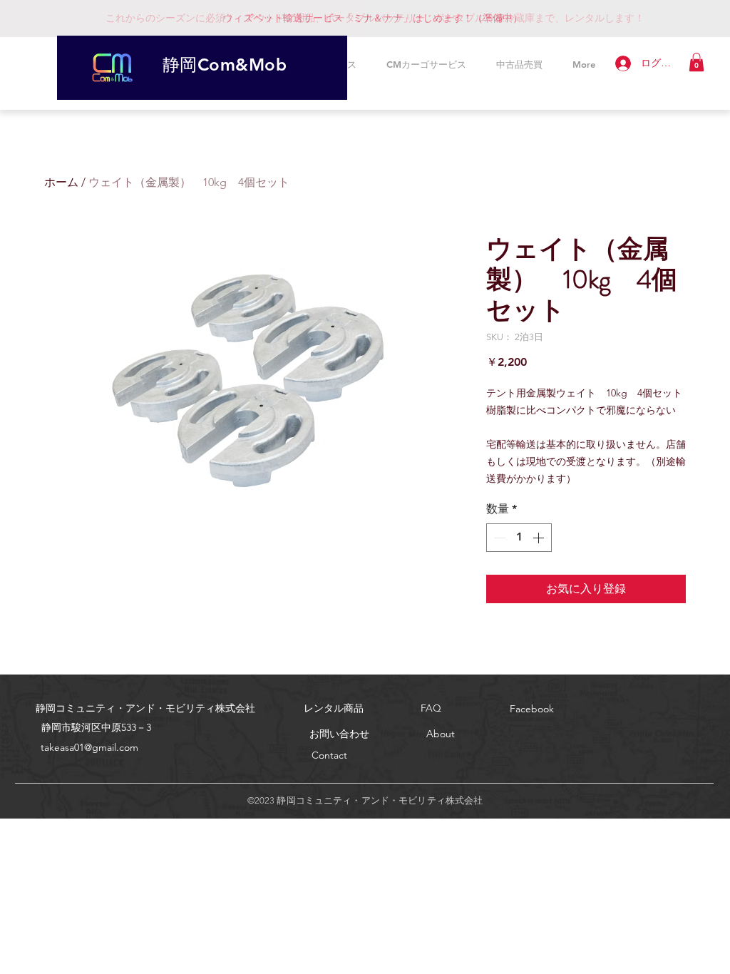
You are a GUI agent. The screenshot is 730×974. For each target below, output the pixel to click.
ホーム (61, 182)
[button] (696, 62)
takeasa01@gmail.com (89, 747)
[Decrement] (498, 537)
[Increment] (540, 537)
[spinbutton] (519, 537)
